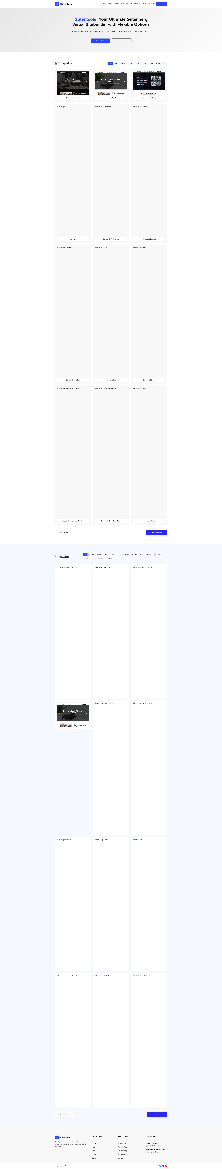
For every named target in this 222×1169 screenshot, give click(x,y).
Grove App (72, 239)
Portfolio (138, 63)
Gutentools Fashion (149, 239)
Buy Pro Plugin (100, 41)
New (110, 63)
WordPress (66, 1166)
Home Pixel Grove (149, 380)
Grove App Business (149, 98)
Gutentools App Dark (73, 98)
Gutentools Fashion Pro (111, 239)
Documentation (122, 41)
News (151, 63)
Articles (127, 554)
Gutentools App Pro (111, 98)
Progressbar (150, 554)
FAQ (120, 554)
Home (116, 63)
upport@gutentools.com (153, 1146)
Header (92, 554)
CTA (92, 558)
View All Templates (157, 532)
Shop (164, 63)
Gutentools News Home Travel (111, 521)
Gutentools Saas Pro (73, 380)
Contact (158, 63)
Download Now (162, 4)
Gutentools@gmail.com (152, 1152)
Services (130, 63)
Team (144, 63)
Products (109, 558)
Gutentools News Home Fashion (73, 521)
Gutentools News (149, 521)
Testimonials (100, 558)
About (123, 63)
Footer (86, 558)
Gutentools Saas (111, 380)
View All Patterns (157, 1114)
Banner (99, 554)
